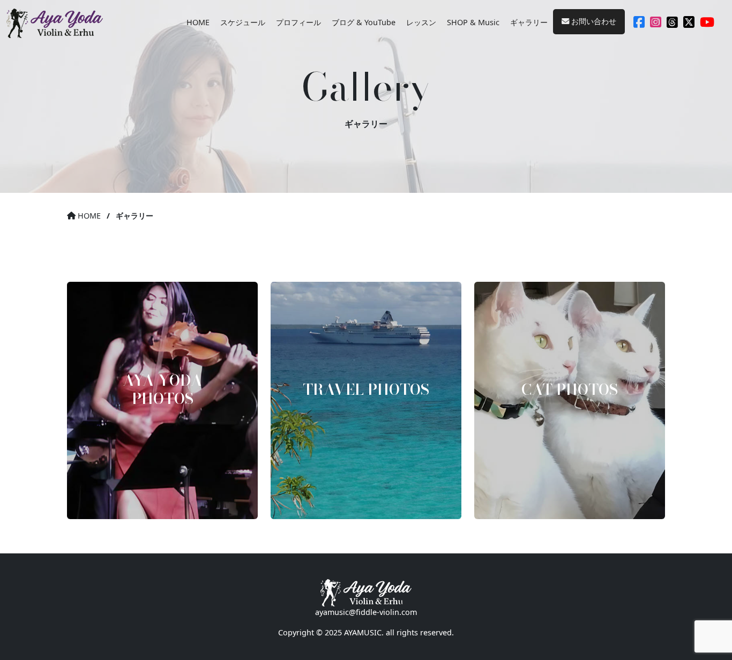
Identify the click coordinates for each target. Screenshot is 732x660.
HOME (198, 22)
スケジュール (242, 22)
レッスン (421, 22)
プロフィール (298, 22)
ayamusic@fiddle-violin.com (366, 612)
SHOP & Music (473, 22)
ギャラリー (529, 22)
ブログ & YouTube (363, 22)
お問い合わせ (592, 21)
